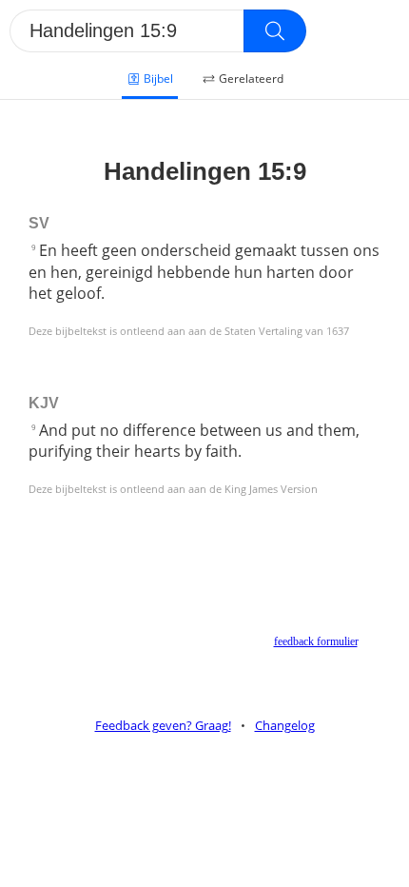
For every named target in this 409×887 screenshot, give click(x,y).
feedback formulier (316, 641)
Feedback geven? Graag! (163, 725)
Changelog (285, 725)
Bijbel (158, 78)
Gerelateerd (251, 78)
